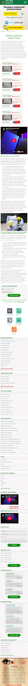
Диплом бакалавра (5, 345)
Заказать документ (10, 13)
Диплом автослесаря (5, 645)
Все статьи (14, 565)
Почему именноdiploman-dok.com (14, 507)
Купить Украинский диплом (7, 450)
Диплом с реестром (5, 363)
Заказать (17, 73)
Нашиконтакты (14, 333)
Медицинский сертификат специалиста (9, 448)
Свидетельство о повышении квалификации (11, 441)
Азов (2, 480)
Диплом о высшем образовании (8, 341)
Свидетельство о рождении (7, 421)
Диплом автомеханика (6, 643)
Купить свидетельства (6, 555)
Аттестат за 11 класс (5, 394)
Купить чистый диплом (6, 559)
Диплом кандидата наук (6, 354)
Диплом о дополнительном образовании (10, 439)
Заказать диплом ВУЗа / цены (7, 358)
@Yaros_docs (21, 302)
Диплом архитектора (5, 649)
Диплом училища (5, 376)
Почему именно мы (5, 468)
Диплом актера (4, 647)
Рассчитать (22, 14)
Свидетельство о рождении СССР (8, 424)
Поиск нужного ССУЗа (8, 386)
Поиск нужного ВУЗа (8, 368)
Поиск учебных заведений (15, 27)
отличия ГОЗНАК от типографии (9, 315)
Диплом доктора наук (6, 356)
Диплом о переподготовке (7, 437)
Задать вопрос (14, 597)
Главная (2, 31)
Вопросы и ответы (18, 315)
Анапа (2, 485)
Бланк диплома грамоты (6, 434)
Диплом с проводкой (5, 361)
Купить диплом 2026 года (6, 553)
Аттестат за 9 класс (5, 396)
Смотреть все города (5, 488)
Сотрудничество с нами (6, 466)
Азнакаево (3, 478)
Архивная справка (5, 405)
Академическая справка (6, 401)
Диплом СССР (4, 365)
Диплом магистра (5, 347)
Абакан (2, 476)
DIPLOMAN (13, 659)
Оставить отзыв (14, 635)
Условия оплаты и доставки (18, 324)
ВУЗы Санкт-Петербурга (6, 462)
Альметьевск (4, 483)
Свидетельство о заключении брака (9, 428)
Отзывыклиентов (9, 324)
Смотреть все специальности (7, 655)
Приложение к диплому (6, 432)
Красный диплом (4, 350)
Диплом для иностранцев (6, 352)
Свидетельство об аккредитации (8, 452)
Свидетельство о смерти (6, 426)
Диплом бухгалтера (5, 652)
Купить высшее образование (7, 562)
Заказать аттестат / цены (6, 411)
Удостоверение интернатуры (7, 445)
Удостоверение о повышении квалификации (11, 443)
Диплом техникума (5, 378)
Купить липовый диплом (6, 557)
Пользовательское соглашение (14, 685)
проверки (12, 17)
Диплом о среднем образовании (8, 383)
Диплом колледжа (5, 381)
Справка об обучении (5, 403)
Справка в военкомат (6, 409)
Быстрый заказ (16, 66)
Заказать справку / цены (6, 414)
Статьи (2, 464)
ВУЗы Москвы (4, 460)
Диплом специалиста (5, 343)
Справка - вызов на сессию (7, 407)
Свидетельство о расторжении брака (9, 430)
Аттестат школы (4, 398)
